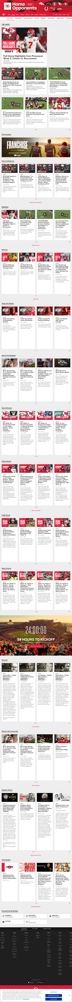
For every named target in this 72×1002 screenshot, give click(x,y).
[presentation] (69, 129)
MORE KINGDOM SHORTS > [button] (36, 855)
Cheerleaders (26, 942)
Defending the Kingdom (38, 936)
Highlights (14, 940)
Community (14, 951)
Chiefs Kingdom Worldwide (60, 949)
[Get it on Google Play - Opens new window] (41, 983)
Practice (26, 939)
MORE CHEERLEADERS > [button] (36, 906)
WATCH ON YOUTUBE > (36, 646)
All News (2, 935)
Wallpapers (60, 945)
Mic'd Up (14, 946)
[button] (35, 723)
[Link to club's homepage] (4, 14)
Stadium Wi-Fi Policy (48, 945)
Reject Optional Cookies (53, 995)
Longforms (2, 937)
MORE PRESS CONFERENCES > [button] (36, 202)
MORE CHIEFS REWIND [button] (36, 510)
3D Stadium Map (60, 953)
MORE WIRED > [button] (36, 299)
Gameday (26, 935)
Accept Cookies (53, 999)
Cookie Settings (53, 992)
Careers (48, 938)
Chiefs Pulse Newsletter (2, 946)
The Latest (14, 957)
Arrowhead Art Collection (49, 956)
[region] (36, 995)
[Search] (53, 14)
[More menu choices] (47, 14)
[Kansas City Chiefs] (36, 988)
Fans (26, 944)
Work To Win (14, 938)
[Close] (69, 995)
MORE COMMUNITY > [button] (36, 785)
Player (26, 937)
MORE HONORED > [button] (36, 726)
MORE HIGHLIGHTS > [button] (36, 245)
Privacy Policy (26, 999)
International (2, 939)
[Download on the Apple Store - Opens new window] (31, 982)
